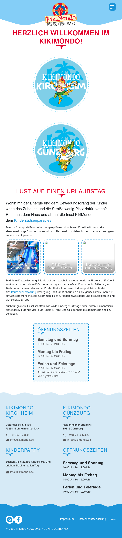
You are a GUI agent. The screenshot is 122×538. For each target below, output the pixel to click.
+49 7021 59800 (19, 435)
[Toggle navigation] (112, 7)
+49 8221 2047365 (78, 435)
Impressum (67, 519)
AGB (113, 519)
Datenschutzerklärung (92, 519)
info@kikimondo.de (22, 439)
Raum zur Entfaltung (23, 292)
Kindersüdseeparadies (32, 220)
